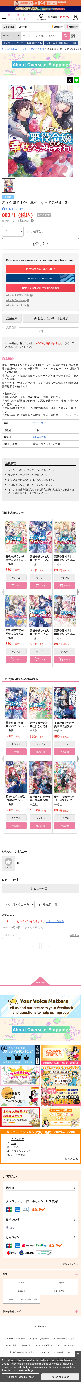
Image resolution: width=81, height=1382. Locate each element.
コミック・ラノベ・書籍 (32, 48)
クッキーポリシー (68, 1345)
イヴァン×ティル (21, 1151)
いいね (8, 867)
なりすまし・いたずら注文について (56, 1352)
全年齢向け (8, 26)
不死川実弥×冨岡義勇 (57, 43)
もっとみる (71, 1158)
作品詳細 (16, 751)
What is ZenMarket (17, 300)
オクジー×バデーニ (13, 43)
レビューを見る (55, 921)
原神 (74, 43)
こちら (35, 469)
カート (18, 585)
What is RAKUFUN (17, 305)
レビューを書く (40, 888)
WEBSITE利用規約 (17, 1338)
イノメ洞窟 (17, 1139)
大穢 (13, 1143)
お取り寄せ (40, 243)
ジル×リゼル (18, 1154)
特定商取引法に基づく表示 (23, 1352)
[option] (40, 131)
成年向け (23, 26)
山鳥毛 (15, 1147)
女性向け (73, 26)
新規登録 (53, 17)
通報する (74, 935)
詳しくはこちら (70, 1263)
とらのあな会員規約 (41, 1338)
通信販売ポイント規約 (65, 1338)
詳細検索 (73, 36)
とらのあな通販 (9, 48)
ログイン (64, 17)
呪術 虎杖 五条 (34, 43)
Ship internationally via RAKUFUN (40, 287)
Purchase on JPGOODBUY (40, 268)
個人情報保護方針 (45, 1345)
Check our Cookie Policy (20, 1376)
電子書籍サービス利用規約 (19, 1345)
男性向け (58, 26)
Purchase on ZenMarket (40, 278)
